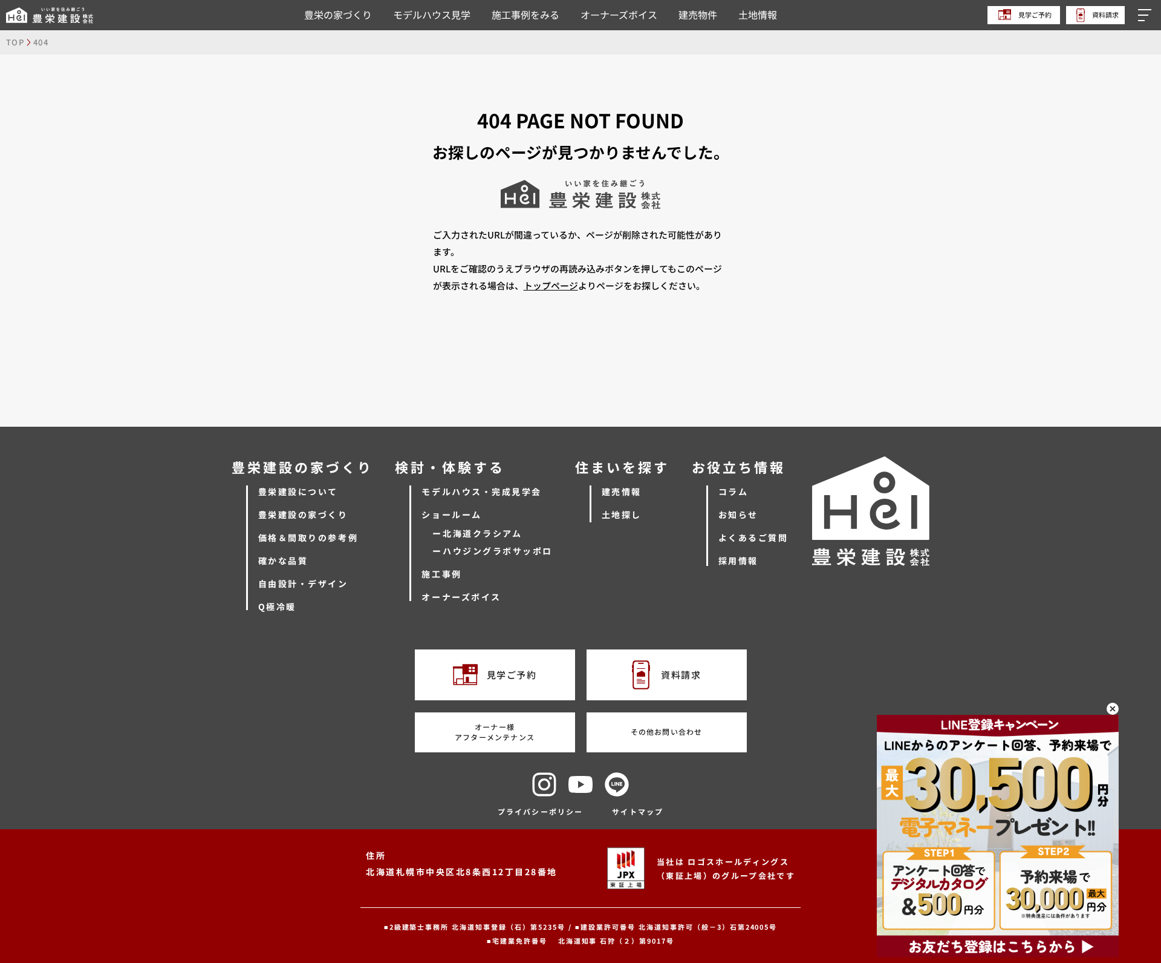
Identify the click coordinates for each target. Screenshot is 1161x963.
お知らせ (738, 514)
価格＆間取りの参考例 (308, 537)
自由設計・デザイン (303, 583)
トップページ (551, 285)
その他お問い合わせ (667, 731)
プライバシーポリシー (541, 811)
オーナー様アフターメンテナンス (495, 731)
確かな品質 (283, 560)
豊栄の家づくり (338, 14)
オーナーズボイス (618, 14)
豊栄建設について (298, 491)
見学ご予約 (1034, 14)
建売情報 (622, 491)
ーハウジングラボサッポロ (492, 551)
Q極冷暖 (277, 606)
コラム (733, 491)
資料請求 (1105, 14)
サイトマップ (637, 811)
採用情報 (738, 560)
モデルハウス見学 (431, 14)
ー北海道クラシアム (477, 533)
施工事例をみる (525, 14)
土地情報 (757, 14)
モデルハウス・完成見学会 (481, 491)
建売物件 (697, 14)
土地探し (622, 514)
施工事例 (441, 574)
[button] (1146, 15)
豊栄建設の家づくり (303, 514)
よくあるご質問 (753, 537)
